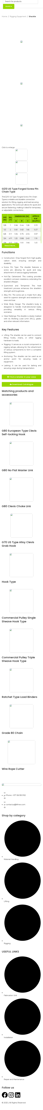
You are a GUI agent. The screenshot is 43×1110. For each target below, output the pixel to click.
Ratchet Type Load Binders (19, 697)
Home (4, 16)
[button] (10, 245)
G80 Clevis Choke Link (16, 506)
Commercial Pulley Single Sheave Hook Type (19, 619)
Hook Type (9, 582)
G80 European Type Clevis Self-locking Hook (19, 432)
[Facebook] (5, 1095)
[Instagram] (11, 1095)
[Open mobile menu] (40, 4)
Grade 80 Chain (12, 733)
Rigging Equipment (18, 16)
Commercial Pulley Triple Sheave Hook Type (18, 659)
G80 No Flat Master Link (17, 470)
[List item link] (21, 800)
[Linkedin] (18, 1095)
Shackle (32, 16)
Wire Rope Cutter (13, 769)
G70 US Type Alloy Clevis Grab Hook (18, 544)
